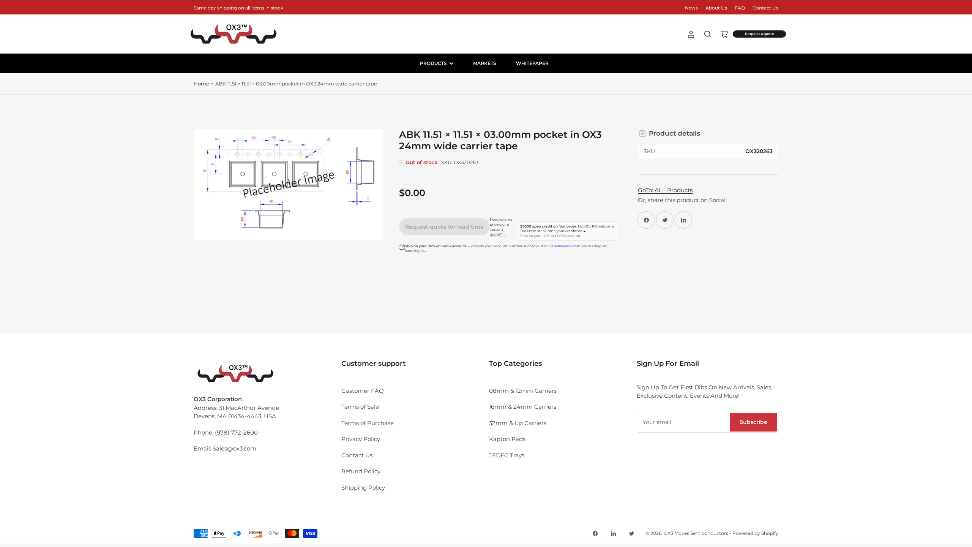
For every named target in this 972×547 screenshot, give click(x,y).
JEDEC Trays (506, 455)
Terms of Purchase (367, 423)
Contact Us (765, 8)
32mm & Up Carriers (517, 423)
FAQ (740, 8)
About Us (716, 8)
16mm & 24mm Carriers (522, 406)
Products (433, 63)
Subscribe (753, 422)
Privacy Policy (360, 439)
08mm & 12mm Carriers (523, 390)
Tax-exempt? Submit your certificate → (553, 231)
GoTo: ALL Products (665, 190)
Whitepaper (532, 63)
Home (201, 84)
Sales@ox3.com (567, 246)
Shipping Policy (363, 487)
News (691, 8)
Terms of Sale (360, 406)
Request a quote (759, 34)
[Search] (707, 34)
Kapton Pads (507, 439)
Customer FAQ (362, 390)
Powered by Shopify (755, 533)
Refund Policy (360, 471)
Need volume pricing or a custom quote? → (501, 227)
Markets (484, 63)
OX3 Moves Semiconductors (696, 533)
